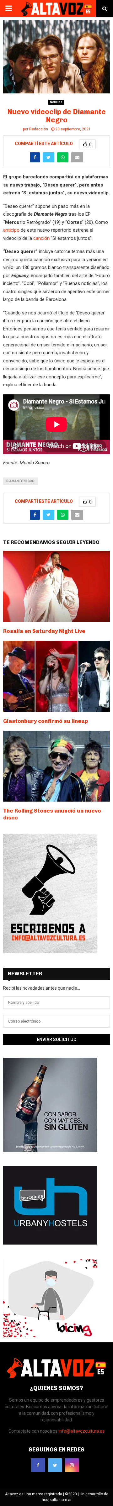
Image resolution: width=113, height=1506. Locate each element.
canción (41, 238)
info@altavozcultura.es (81, 1431)
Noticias (56, 102)
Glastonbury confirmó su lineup (45, 721)
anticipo (11, 230)
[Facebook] (38, 1465)
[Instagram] (72, 1465)
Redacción (38, 129)
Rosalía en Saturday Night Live (44, 631)
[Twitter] (55, 1465)
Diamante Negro (20, 481)
